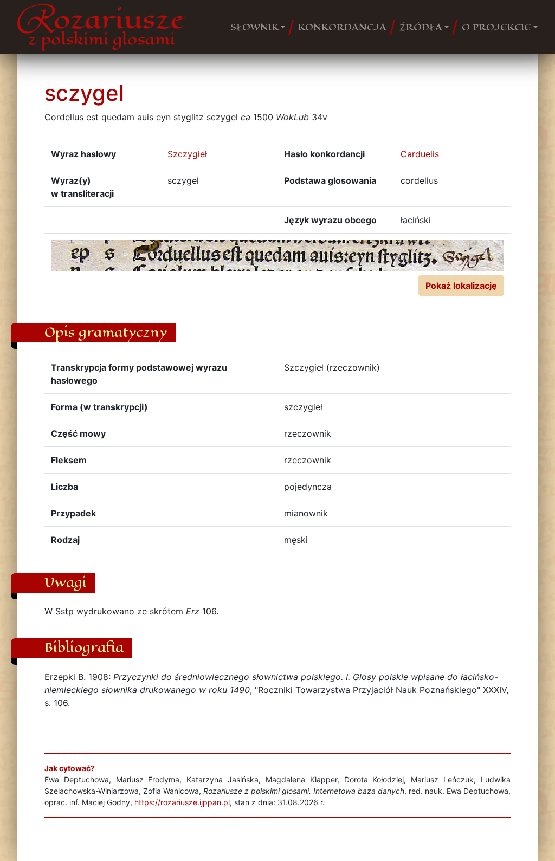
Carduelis (420, 153)
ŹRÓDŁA (420, 27)
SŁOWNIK (254, 27)
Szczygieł (187, 153)
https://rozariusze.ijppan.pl (182, 802)
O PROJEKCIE (496, 27)
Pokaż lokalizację (461, 285)
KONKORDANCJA (342, 27)
